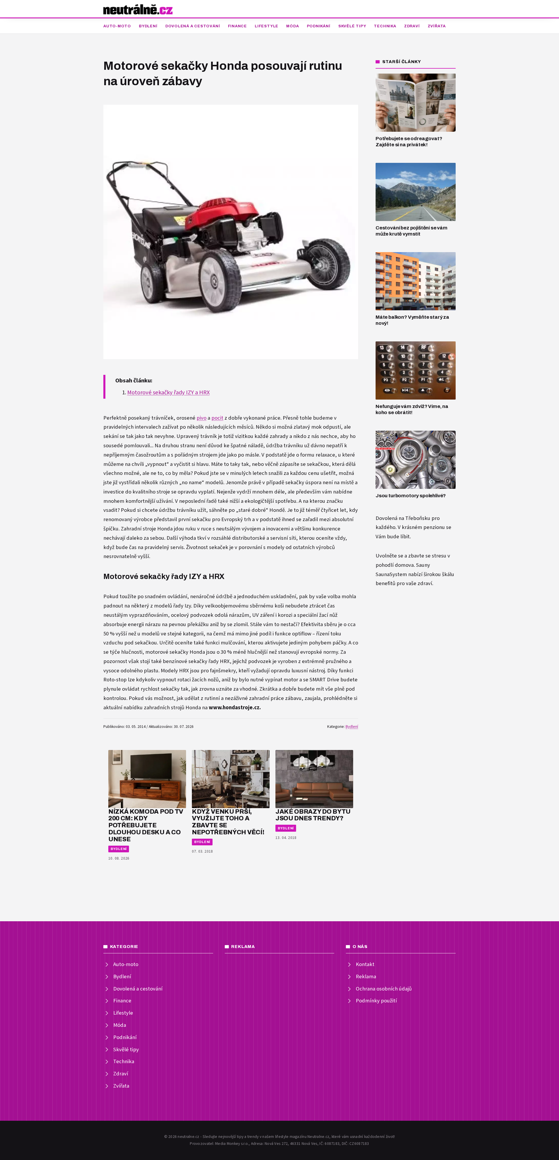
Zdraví (412, 26)
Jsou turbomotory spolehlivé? (411, 495)
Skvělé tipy (352, 26)
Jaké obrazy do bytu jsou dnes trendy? (313, 815)
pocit (217, 418)
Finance (237, 26)
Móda (292, 26)
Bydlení (148, 26)
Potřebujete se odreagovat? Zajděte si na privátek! (409, 141)
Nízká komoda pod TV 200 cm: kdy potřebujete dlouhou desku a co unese (145, 825)
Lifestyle (266, 26)
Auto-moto (117, 26)
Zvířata (437, 26)
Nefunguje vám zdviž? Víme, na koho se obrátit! (412, 409)
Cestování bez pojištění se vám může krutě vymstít (411, 231)
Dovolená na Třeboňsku (403, 518)
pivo (201, 418)
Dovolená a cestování (192, 26)
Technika (385, 26)
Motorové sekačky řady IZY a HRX (168, 392)
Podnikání (318, 26)
